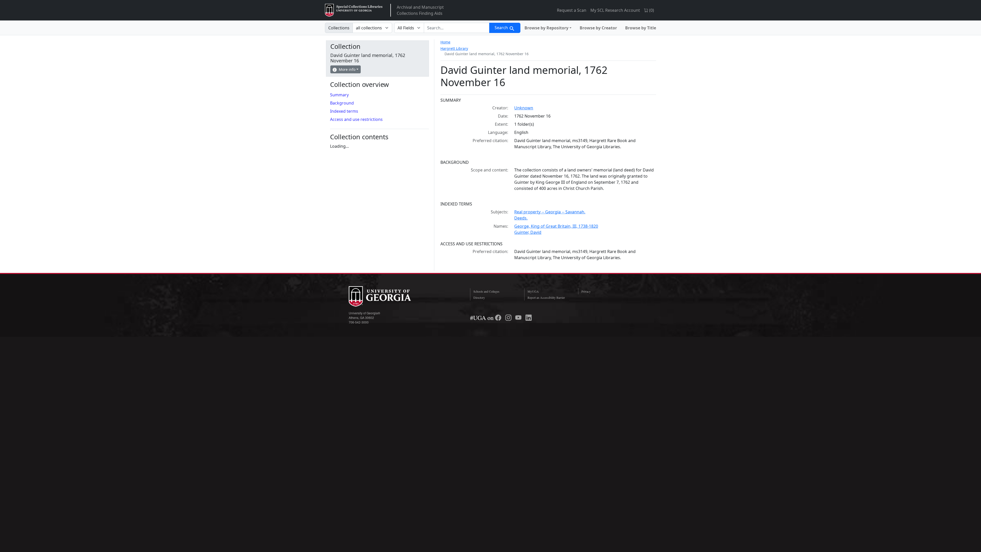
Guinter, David (527, 232)
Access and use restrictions (356, 119)
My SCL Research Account (615, 10)
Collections (338, 28)
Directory (479, 297)
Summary (339, 95)
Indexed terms (344, 111)
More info (347, 69)
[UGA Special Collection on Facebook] (499, 318)
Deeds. (521, 218)
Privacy (586, 291)
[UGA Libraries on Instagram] (509, 318)
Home (445, 42)
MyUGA (533, 291)
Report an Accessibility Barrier (546, 297)
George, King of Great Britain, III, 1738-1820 (556, 226)
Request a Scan (571, 10)
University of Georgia (387, 296)
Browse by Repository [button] (546, 28)
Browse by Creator (598, 28)
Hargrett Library (454, 48)
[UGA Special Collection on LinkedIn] (528, 318)
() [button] (651, 10)
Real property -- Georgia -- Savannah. (549, 212)
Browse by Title (640, 28)
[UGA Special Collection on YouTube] (519, 318)
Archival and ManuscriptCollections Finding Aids (420, 10)
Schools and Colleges (486, 291)
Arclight (353, 10)
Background (342, 103)
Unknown (523, 108)
